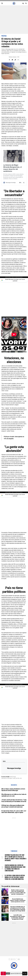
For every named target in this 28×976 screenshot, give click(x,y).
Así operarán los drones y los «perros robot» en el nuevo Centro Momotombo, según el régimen (13, 811)
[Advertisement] (14, 20)
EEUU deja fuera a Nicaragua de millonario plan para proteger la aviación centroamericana (12, 806)
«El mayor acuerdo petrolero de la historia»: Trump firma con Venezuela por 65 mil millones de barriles (13, 800)
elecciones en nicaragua (6, 778)
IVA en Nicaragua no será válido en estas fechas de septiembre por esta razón (13, 795)
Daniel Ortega (13, 776)
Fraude (13, 778)
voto (21, 778)
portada (17, 778)
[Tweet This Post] (12, 59)
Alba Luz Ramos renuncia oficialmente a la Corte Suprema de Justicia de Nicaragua (13, 789)
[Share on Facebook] (9, 59)
